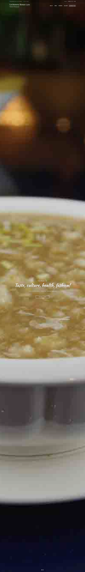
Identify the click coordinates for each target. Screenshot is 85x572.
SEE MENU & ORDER (42, 296)
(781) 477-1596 (26, 1)
